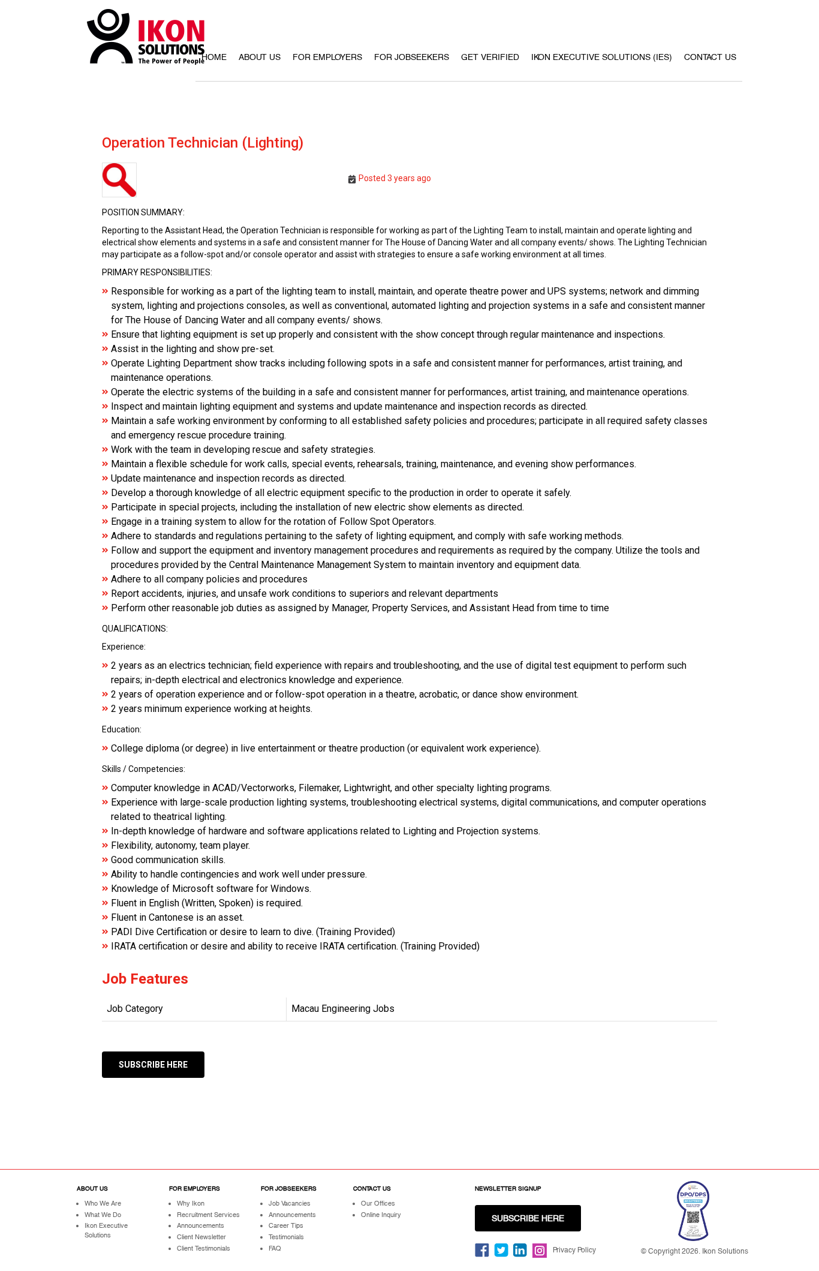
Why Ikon (190, 1203)
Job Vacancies (290, 1203)
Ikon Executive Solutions (106, 1230)
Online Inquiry (381, 1214)
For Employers (327, 57)
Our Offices (378, 1203)
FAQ (275, 1248)
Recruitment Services (208, 1214)
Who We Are (103, 1203)
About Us (260, 57)
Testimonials (286, 1237)
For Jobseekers (411, 57)
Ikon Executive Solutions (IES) (601, 57)
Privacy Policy (574, 1250)
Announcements (200, 1225)
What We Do (103, 1214)
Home (214, 57)
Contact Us (710, 57)
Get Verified (490, 57)
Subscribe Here (153, 1064)
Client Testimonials (203, 1248)
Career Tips (286, 1225)
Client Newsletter (201, 1237)
